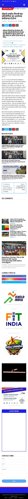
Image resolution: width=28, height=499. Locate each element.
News (21, 21)
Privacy (15, 497)
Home (6, 497)
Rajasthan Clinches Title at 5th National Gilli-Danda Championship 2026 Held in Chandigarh (13, 259)
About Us (10, 497)
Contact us (21, 497)
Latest (24, 8)
